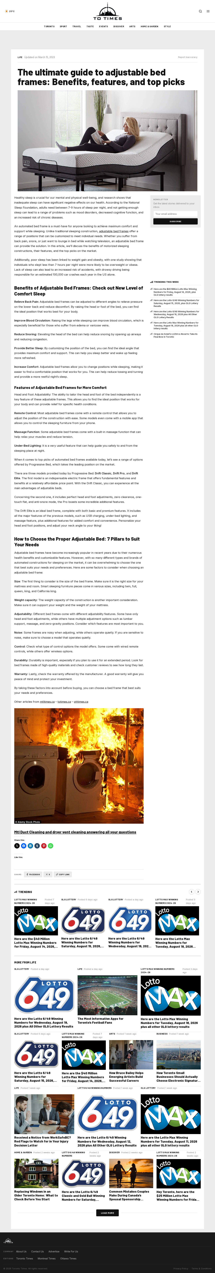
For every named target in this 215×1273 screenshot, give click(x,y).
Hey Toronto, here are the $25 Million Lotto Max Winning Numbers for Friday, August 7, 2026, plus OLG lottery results (178, 1199)
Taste (90, 26)
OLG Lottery (68, 899)
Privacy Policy (181, 1268)
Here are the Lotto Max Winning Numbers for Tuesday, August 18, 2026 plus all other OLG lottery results (176, 325)
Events (103, 26)
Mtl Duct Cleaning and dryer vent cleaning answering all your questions (75, 832)
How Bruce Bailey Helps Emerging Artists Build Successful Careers (126, 1076)
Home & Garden (149, 26)
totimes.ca (64, 701)
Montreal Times (47, 1258)
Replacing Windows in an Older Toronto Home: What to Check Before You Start (36, 1195)
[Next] (198, 891)
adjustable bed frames (113, 231)
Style (167, 26)
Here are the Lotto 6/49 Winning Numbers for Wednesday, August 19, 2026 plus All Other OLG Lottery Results (176, 314)
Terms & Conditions (201, 1268)
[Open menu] (208, 11)
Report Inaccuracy (187, 57)
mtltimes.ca (47, 701)
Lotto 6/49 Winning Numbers (95, 1088)
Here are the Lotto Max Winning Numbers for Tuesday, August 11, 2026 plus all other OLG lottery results (169, 1141)
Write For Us (71, 1251)
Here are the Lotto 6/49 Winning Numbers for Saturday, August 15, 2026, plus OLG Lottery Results (176, 303)
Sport (63, 26)
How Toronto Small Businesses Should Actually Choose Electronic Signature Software (178, 1078)
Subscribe (175, 221)
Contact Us (37, 1251)
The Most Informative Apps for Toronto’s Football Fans (100, 1020)
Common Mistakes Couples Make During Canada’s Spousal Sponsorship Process (129, 1197)
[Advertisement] (107, 40)
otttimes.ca (81, 701)
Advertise (54, 1251)
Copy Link (64, 874)
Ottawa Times (68, 1258)
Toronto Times (24, 1258)
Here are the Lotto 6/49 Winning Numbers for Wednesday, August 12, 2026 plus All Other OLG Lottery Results (107, 1141)
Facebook (34, 874)
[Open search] (200, 11)
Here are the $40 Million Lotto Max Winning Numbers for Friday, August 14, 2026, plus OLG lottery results (175, 292)
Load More (107, 1212)
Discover (118, 26)
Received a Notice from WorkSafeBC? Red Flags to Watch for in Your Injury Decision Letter (42, 1141)
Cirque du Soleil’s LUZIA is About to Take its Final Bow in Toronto (176, 335)
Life (20, 57)
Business (162, 1033)
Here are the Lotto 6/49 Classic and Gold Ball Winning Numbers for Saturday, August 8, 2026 (83, 1197)
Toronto (49, 26)
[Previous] (191, 891)
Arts (132, 26)
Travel (76, 26)
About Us (21, 1251)
